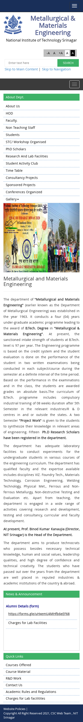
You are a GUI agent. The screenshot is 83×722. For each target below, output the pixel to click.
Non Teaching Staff (20, 127)
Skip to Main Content (21, 69)
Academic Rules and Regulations (31, 691)
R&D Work (13, 678)
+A (61, 53)
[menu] (41, 153)
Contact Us (14, 685)
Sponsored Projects (21, 185)
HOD (9, 113)
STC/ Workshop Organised (26, 142)
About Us (13, 106)
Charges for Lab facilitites (25, 698)
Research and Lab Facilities (27, 156)
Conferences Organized (24, 192)
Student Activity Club (22, 163)
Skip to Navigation (56, 69)
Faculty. (11, 120)
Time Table (14, 170)
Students (13, 134)
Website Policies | (15, 709)
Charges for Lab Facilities (27, 621)
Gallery (11, 199)
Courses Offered (18, 665)
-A (48, 53)
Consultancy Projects (22, 177)
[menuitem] (41, 106)
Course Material (18, 671)
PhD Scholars (16, 149)
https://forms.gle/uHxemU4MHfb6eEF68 (39, 612)
